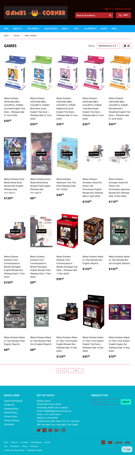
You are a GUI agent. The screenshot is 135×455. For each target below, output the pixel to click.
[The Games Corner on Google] (57, 430)
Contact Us (9, 404)
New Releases (51, 28)
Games (65, 28)
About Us (17, 28)
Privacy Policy (10, 416)
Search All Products (13, 400)
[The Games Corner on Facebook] (45, 430)
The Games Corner (17, 450)
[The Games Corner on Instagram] (63, 430)
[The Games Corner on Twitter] (39, 430)
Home (6, 28)
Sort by (91, 45)
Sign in (108, 9)
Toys (76, 28)
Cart (125, 15)
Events (104, 28)
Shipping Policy (11, 408)
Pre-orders (33, 28)
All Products (90, 28)
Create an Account (123, 9)
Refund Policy (10, 412)
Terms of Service (12, 420)
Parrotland (34, 446)
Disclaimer (9, 424)
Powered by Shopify (34, 450)
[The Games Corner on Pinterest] (50, 430)
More (114, 28)
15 (76, 370)
